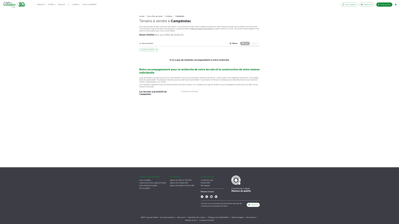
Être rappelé (205, 185)
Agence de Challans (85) (179, 183)
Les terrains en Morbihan (190, 91)
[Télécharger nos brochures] (395, 4)
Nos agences (175, 177)
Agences (61, 4)
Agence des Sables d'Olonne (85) (182, 185)
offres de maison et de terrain (201, 29)
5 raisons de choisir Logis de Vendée (152, 183)
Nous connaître (90, 4)
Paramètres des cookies (196, 217)
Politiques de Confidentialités (218, 217)
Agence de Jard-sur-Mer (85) (180, 180)
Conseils (75, 4)
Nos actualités (144, 188)
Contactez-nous (207, 177)
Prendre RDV (205, 183)
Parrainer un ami (190, 220)
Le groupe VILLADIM (206, 220)
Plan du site (181, 217)
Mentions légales (237, 217)
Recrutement (251, 217)
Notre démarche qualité (148, 185)
